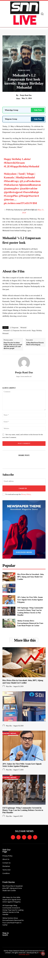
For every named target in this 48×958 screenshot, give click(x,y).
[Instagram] (18, 837)
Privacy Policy (26, 494)
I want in (23, 488)
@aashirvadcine (28, 188)
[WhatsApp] (32, 461)
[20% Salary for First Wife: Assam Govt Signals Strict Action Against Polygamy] (8, 599)
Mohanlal (23, 327)
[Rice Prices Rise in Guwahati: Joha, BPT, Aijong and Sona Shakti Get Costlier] (8, 576)
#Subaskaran (11, 184)
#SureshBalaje (31, 192)
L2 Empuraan (14, 327)
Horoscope (24, 70)
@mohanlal (28, 177)
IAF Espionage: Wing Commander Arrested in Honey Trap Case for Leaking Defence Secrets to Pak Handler (22, 810)
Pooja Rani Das (26, 95)
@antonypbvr (11, 188)
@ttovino (9, 199)
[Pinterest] (26, 461)
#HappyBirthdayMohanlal (24, 166)
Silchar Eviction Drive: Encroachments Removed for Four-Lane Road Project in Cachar (30, 623)
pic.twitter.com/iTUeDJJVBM (20, 203)
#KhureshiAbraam (14, 162)
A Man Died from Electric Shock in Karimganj (35, 343)
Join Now (38, 110)
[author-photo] (4, 686)
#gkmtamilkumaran (30, 184)
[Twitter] (21, 461)
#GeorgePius (11, 195)
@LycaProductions (30, 181)
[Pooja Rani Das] (24, 363)
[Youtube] (29, 837)
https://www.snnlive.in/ (24, 376)
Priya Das (9, 686)
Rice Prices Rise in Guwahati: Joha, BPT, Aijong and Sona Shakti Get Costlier (30, 576)
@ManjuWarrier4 (29, 195)
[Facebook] (15, 461)
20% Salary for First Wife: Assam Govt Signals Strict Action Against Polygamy (30, 599)
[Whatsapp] (35, 837)
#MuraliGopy (11, 181)
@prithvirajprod (13, 192)
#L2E (7, 166)
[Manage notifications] (43, 954)
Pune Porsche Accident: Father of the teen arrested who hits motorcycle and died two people (13, 345)
